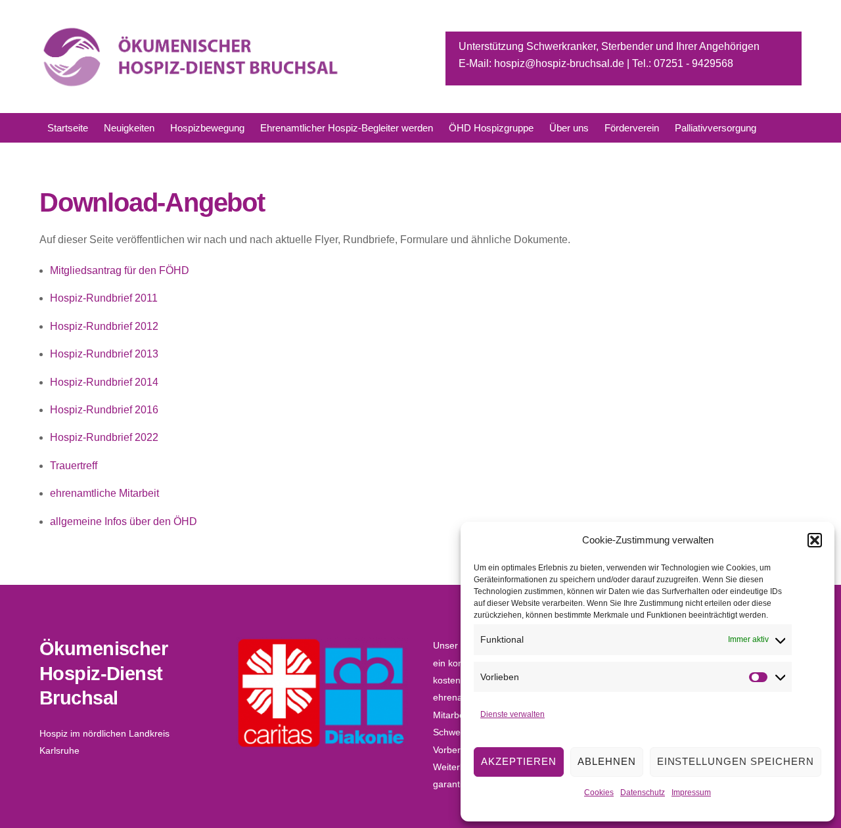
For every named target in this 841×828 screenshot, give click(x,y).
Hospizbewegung (207, 127)
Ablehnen (607, 761)
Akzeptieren (519, 761)
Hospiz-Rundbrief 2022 (104, 437)
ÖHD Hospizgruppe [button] (491, 127)
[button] (814, 540)
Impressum (691, 792)
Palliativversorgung (715, 127)
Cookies (599, 792)
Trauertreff (73, 465)
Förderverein (631, 127)
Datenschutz (642, 792)
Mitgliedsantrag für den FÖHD (119, 270)
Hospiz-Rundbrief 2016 (104, 409)
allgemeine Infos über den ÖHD (123, 521)
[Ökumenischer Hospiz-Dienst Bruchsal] (191, 84)
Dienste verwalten (512, 714)
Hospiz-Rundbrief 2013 (104, 353)
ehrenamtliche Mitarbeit (104, 493)
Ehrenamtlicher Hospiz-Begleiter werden (346, 127)
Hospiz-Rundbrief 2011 (104, 298)
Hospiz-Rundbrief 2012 (104, 326)
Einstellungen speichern (735, 761)
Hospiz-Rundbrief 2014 (104, 382)
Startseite (67, 127)
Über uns (569, 127)
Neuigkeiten (129, 127)
